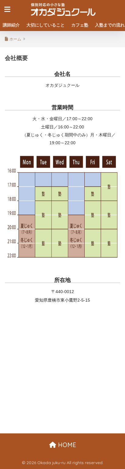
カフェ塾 (79, 25)
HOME (66, 445)
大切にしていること (45, 25)
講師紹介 (11, 25)
